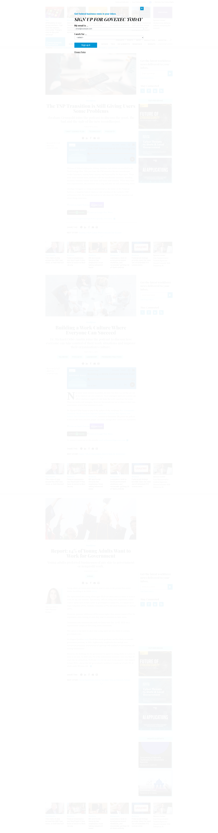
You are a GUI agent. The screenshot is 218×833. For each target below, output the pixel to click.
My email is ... (81, 25)
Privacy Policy (80, 52)
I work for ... (80, 34)
